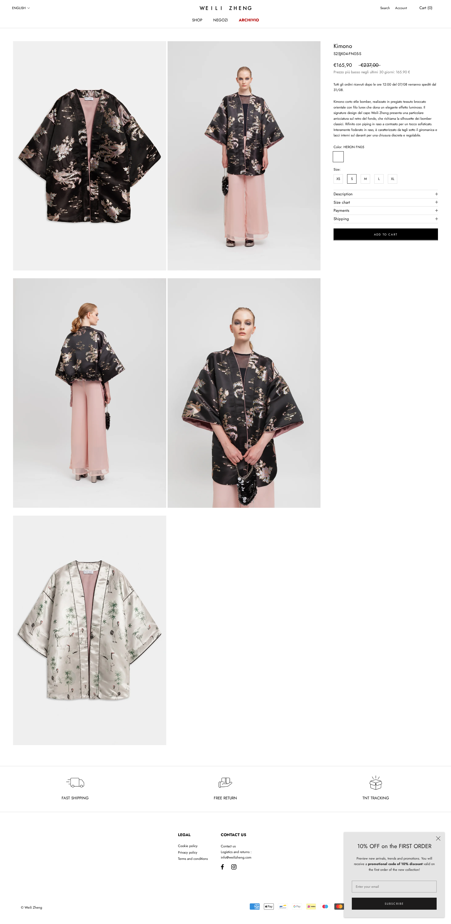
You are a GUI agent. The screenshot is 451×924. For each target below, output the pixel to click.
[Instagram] (233, 866)
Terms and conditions (193, 858)
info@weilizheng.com (236, 857)
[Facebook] (222, 866)
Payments (341, 210)
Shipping (341, 218)
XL (392, 178)
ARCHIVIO (249, 20)
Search (385, 7)
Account (401, 7)
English (19, 7)
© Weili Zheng (31, 907)
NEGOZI (220, 20)
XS (338, 178)
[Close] (438, 838)
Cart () (425, 8)
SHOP (197, 20)
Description (343, 194)
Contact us (228, 846)
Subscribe (394, 904)
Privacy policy (187, 852)
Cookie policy (188, 845)
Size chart (342, 202)
